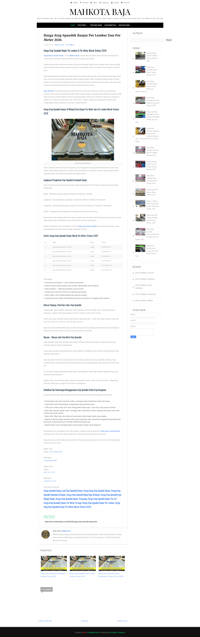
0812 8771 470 (49, 472)
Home (73, 25)
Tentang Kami (96, 25)
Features (82, 25)
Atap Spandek (49, 91)
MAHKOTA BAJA (100, 11)
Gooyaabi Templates (117, 632)
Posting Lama (122, 621)
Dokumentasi (110, 25)
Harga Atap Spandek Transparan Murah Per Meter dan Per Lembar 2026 (147, 234)
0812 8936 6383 (56, 452)
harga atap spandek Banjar (110, 431)
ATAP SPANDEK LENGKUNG (145, 294)
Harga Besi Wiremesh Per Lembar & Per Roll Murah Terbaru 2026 (146, 251)
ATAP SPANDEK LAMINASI (145, 279)
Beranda (84, 621)
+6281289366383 (50, 461)
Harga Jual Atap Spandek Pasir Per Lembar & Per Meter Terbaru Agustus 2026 (147, 117)
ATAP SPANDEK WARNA (144, 301)
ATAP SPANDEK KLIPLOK (144, 273)
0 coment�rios (69, 45)
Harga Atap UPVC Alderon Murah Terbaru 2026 (152, 192)
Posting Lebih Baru (45, 621)
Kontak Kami (124, 25)
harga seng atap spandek (87, 226)
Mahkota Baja (74, 56)
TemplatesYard (93, 632)
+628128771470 (50, 481)
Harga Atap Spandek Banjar (54, 56)
